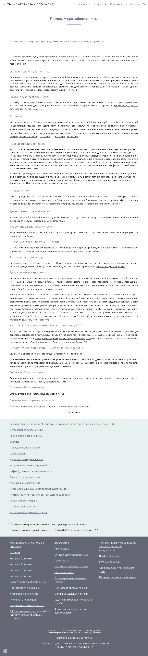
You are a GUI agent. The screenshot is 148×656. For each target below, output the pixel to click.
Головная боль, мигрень (24, 500)
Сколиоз (14, 441)
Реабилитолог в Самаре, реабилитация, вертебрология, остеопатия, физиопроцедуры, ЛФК (62, 424)
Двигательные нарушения (25, 483)
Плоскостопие (18, 453)
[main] (74, 19)
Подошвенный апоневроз (25, 447)
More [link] (133, 4)
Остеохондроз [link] (118, 4)
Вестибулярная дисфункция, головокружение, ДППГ (39, 488)
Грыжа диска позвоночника (26, 435)
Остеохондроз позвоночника (26, 429)
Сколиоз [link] (98, 4)
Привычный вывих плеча (24, 506)
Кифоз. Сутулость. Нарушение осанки (31, 471)
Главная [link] (82, 4)
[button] (144, 4)
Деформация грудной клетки (26, 459)
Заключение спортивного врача (28, 512)
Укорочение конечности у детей (28, 465)
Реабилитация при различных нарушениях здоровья (40, 494)
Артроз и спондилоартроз (25, 477)
